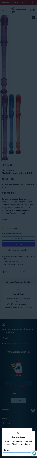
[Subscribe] (32, 450)
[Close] (33, 429)
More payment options (18, 250)
